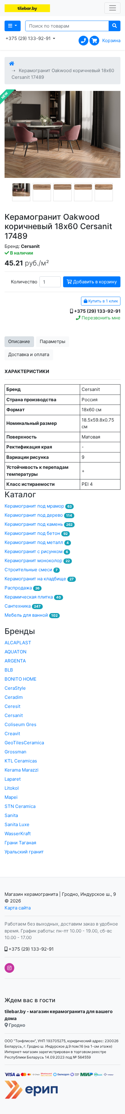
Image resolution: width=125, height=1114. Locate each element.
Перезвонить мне (100, 318)
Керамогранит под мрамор (38, 506)
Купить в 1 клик (102, 301)
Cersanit (14, 715)
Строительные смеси (31, 569)
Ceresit (12, 706)
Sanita (11, 815)
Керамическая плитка (33, 597)
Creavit (12, 733)
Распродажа (22, 588)
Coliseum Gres (20, 724)
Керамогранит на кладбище (39, 579)
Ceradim (14, 697)
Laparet (13, 779)
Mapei (11, 797)
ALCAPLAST (18, 642)
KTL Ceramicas (21, 761)
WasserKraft (18, 833)
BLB (9, 670)
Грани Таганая (20, 843)
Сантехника (23, 606)
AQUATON (15, 652)
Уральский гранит (24, 852)
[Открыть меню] (112, 8)
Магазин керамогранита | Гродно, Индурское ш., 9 (60, 894)
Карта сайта (18, 908)
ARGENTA (15, 661)
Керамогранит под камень (39, 524)
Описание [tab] (19, 341)
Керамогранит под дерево (38, 515)
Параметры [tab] (52, 341)
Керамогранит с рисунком (36, 551)
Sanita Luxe (17, 824)
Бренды (20, 631)
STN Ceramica (20, 806)
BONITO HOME (20, 679)
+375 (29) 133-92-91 (30, 949)
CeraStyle (15, 688)
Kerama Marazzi (22, 770)
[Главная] (11, 63)
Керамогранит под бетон (36, 533)
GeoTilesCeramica (24, 742)
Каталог (20, 494)
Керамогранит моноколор (37, 560)
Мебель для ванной (31, 615)
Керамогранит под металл (37, 542)
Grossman (15, 752)
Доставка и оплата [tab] (28, 354)
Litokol (12, 788)
